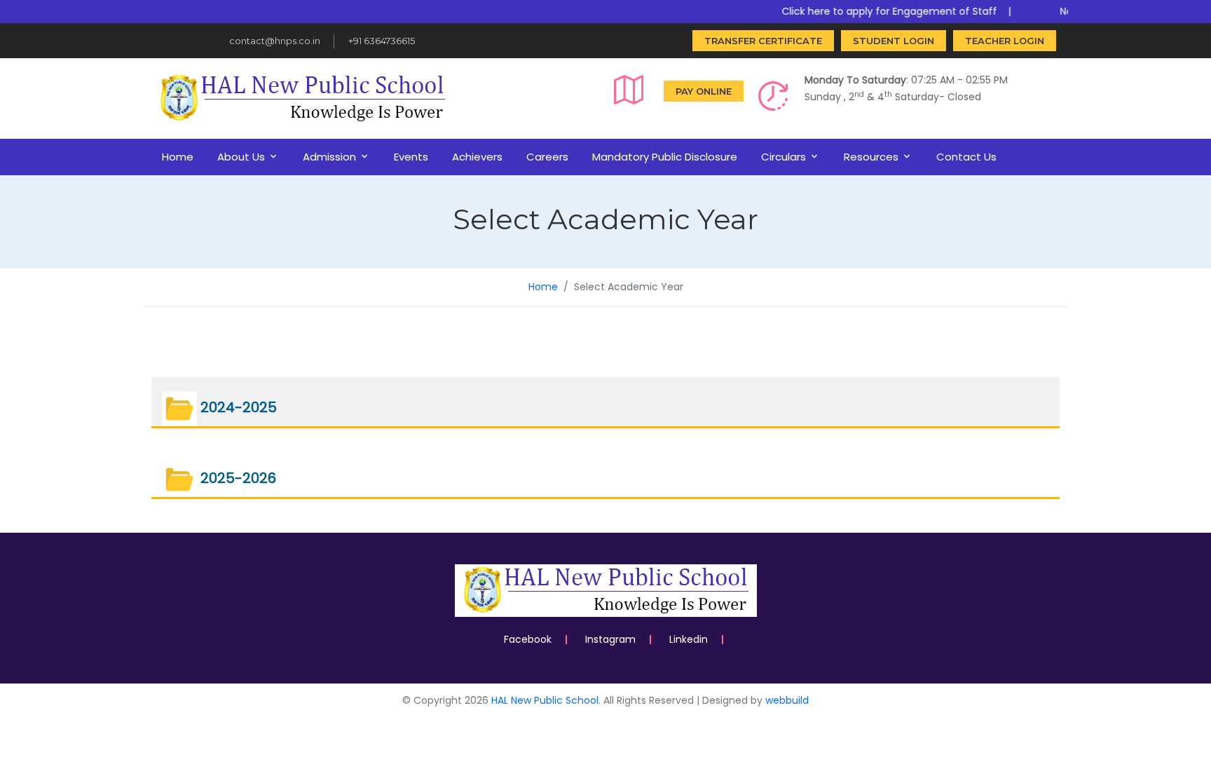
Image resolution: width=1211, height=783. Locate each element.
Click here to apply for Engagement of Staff (878, 11)
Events (411, 156)
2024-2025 (237, 408)
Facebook (528, 639)
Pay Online (704, 91)
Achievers (477, 156)
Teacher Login (1004, 40)
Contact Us (966, 156)
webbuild (787, 700)
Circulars (783, 156)
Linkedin (688, 639)
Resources (871, 156)
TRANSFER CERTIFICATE (763, 40)
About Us (241, 156)
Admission (329, 156)
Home (177, 156)
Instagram (610, 639)
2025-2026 (236, 479)
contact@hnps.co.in (274, 40)
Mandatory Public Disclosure (664, 156)
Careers (547, 156)
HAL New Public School (544, 700)
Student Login (893, 40)
